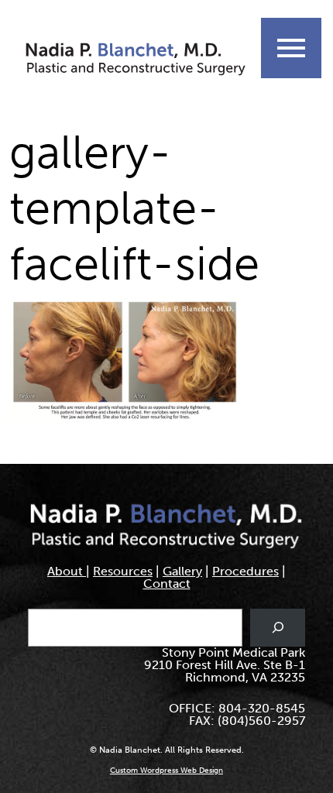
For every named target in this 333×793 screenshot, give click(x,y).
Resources (123, 571)
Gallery (182, 571)
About (66, 571)
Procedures (245, 571)
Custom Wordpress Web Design (166, 770)
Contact (167, 583)
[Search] (277, 628)
